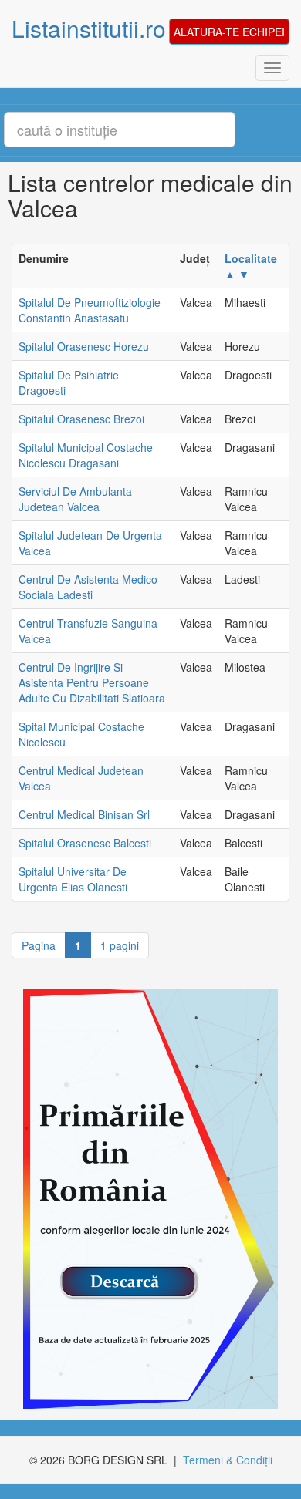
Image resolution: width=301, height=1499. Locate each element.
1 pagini (119, 945)
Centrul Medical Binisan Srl (84, 814)
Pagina (39, 945)
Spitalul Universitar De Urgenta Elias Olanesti (73, 879)
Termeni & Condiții (227, 1459)
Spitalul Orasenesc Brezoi (81, 418)
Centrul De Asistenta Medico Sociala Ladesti (88, 586)
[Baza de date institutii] (144, 1198)
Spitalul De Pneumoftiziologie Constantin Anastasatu (90, 310)
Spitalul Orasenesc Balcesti (85, 843)
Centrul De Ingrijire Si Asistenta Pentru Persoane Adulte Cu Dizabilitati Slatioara (92, 682)
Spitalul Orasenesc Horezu (84, 346)
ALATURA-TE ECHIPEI (229, 31)
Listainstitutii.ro (89, 28)
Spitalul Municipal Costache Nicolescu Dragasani (86, 455)
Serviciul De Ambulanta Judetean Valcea (75, 498)
